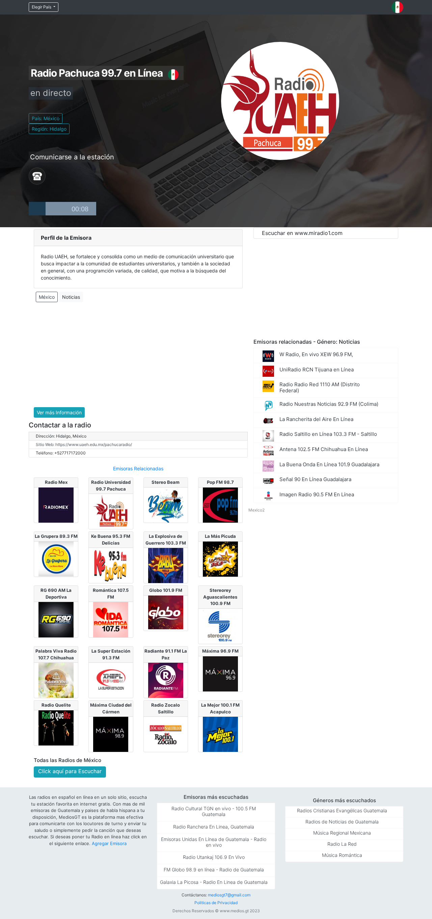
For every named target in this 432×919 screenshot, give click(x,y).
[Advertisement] (138, 355)
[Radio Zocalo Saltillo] (165, 734)
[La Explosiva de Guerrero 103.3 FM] (165, 565)
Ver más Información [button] (59, 412)
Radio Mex (56, 482)
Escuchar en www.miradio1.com (302, 233)
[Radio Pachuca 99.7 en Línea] (110, 510)
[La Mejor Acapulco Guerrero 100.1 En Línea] (220, 734)
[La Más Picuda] (220, 558)
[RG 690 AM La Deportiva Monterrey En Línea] (56, 619)
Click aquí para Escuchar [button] (70, 771)
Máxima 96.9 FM (220, 651)
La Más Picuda (220, 536)
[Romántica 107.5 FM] (110, 619)
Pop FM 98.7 (220, 482)
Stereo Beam (166, 482)
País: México (45, 118)
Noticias (71, 297)
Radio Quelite (56, 705)
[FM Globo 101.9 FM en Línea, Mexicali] (165, 612)
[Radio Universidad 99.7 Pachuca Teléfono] (37, 175)
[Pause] (37, 208)
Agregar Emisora (109, 843)
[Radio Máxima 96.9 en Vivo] (220, 673)
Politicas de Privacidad (216, 902)
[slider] (71, 208)
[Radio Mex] (56, 504)
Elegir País (42, 6)
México (47, 297)
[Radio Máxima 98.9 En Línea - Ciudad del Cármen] (110, 734)
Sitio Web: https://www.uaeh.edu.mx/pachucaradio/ (84, 444)
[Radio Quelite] (56, 727)
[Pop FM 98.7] (220, 504)
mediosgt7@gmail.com (229, 894)
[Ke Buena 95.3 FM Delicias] (110, 565)
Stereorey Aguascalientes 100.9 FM (220, 596)
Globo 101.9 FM (165, 590)
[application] (62, 208)
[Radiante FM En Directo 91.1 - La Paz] (165, 680)
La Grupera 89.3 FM (56, 536)
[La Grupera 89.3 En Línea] (56, 558)
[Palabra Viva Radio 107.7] (56, 680)
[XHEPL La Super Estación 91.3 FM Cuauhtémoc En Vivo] (110, 680)
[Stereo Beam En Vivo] (165, 504)
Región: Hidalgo (49, 129)
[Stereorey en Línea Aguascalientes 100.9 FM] (220, 625)
